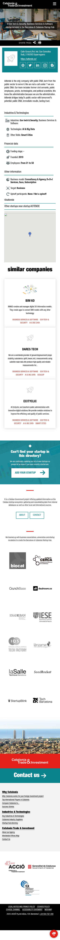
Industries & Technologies (16, 812)
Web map (48, 910)
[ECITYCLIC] (30, 404)
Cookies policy (43, 907)
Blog (52, 65)
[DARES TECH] (30, 354)
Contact (37, 515)
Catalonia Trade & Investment (18, 828)
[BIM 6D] (30, 303)
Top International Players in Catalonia (15, 800)
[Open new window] (54, 934)
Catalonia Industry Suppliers (12, 820)
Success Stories (8, 807)
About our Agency (8, 832)
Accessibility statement (32, 910)
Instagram (45, 65)
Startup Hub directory (10, 823)
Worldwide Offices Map (10, 836)
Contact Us (6, 839)
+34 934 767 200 (46, 914)
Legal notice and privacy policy (21, 907)
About (22, 515)
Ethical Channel (13, 910)
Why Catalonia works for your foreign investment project (23, 796)
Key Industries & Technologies (13, 816)
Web (23, 65)
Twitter (30, 65)
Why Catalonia (10, 792)
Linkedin (37, 65)
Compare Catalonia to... (10, 803)
